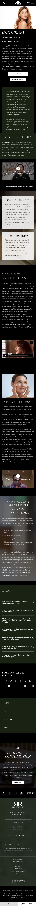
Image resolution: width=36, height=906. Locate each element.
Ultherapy (19, 41)
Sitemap (18, 874)
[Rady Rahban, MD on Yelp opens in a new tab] (25, 681)
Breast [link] (8, 720)
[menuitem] (6, 681)
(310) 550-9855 (21, 897)
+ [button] (31, 703)
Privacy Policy (18, 868)
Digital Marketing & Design (20, 881)
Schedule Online (17, 79)
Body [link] (7, 728)
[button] (32, 3)
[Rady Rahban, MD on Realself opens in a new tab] (30, 681)
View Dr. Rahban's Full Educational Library (20, 187)
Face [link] (6, 711)
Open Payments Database (18, 871)
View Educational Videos (17, 74)
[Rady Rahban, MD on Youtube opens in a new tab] (15, 681)
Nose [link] (6, 703)
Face (10, 41)
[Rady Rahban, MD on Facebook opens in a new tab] (20, 681)
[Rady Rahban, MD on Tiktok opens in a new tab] (10, 681)
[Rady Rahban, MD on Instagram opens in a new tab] (5, 681)
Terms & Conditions (18, 866)
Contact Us (17, 783)
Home (4, 41)
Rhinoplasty (13, 845)
